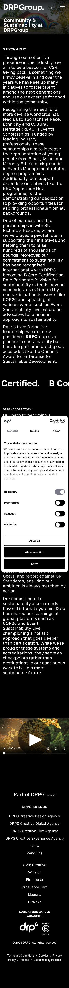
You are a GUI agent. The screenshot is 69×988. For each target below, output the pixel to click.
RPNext (34, 902)
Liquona (34, 894)
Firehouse (34, 879)
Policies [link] (25, 960)
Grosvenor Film (34, 887)
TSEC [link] (34, 845)
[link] (24, 7)
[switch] (60, 503)
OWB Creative (34, 865)
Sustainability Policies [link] (47, 960)
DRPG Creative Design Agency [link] (34, 816)
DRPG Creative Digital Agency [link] (35, 823)
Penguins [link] (34, 853)
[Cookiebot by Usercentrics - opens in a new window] (49, 421)
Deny (34, 563)
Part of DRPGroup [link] (35, 794)
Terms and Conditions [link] (20, 955)
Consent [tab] (12, 430)
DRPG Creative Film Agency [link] (34, 831)
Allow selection (34, 552)
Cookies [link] (44, 955)
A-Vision (35, 872)
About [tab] (57, 430)
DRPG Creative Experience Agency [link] (34, 838)
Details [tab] (34, 430)
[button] (52, 8)
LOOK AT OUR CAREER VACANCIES (34, 914)
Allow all (34, 540)
